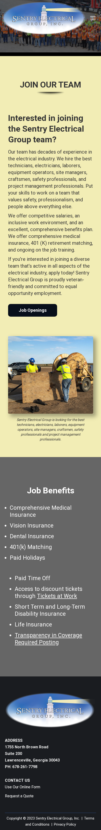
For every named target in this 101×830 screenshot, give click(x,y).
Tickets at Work (57, 596)
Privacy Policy (65, 824)
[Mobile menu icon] (93, 18)
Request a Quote (19, 796)
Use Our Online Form (22, 787)
